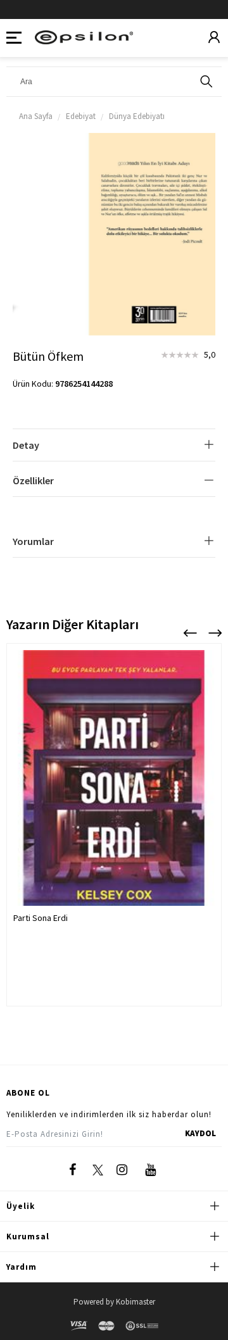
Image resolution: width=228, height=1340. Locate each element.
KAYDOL (200, 1133)
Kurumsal (27, 1236)
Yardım (21, 1267)
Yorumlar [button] (33, 541)
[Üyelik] (214, 38)
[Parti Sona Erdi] (114, 791)
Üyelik (20, 1206)
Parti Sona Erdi (40, 918)
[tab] (114, 445)
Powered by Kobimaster (114, 1301)
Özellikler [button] (33, 480)
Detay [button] (26, 445)
